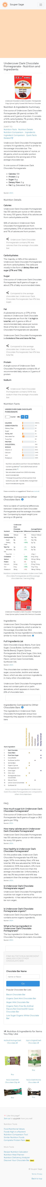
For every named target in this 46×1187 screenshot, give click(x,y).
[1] (19, 466)
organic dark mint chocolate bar (21, 998)
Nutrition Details (25, 129)
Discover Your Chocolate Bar (19, 1160)
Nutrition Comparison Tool (16, 1134)
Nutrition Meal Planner (14, 1155)
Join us (7, 1118)
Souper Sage (16, 4)
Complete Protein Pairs (16, 1140)
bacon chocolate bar (15, 994)
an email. (36, 491)
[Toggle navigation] (41, 4)
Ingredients (30, 132)
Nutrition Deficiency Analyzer (17, 1157)
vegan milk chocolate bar (17, 1002)
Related (7, 138)
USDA (11, 193)
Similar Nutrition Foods (14, 1137)
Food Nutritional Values (14, 1129)
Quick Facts (31, 135)
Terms (34, 1174)
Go (23, 983)
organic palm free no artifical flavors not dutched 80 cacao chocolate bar (20, 1009)
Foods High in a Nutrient (15, 1132)
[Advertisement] (23, 34)
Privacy (39, 1174)
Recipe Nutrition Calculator (16, 1152)
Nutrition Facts (10, 129)
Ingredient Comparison (14, 135)
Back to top (37, 1179)
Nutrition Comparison (13, 132)
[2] (17, 469)
